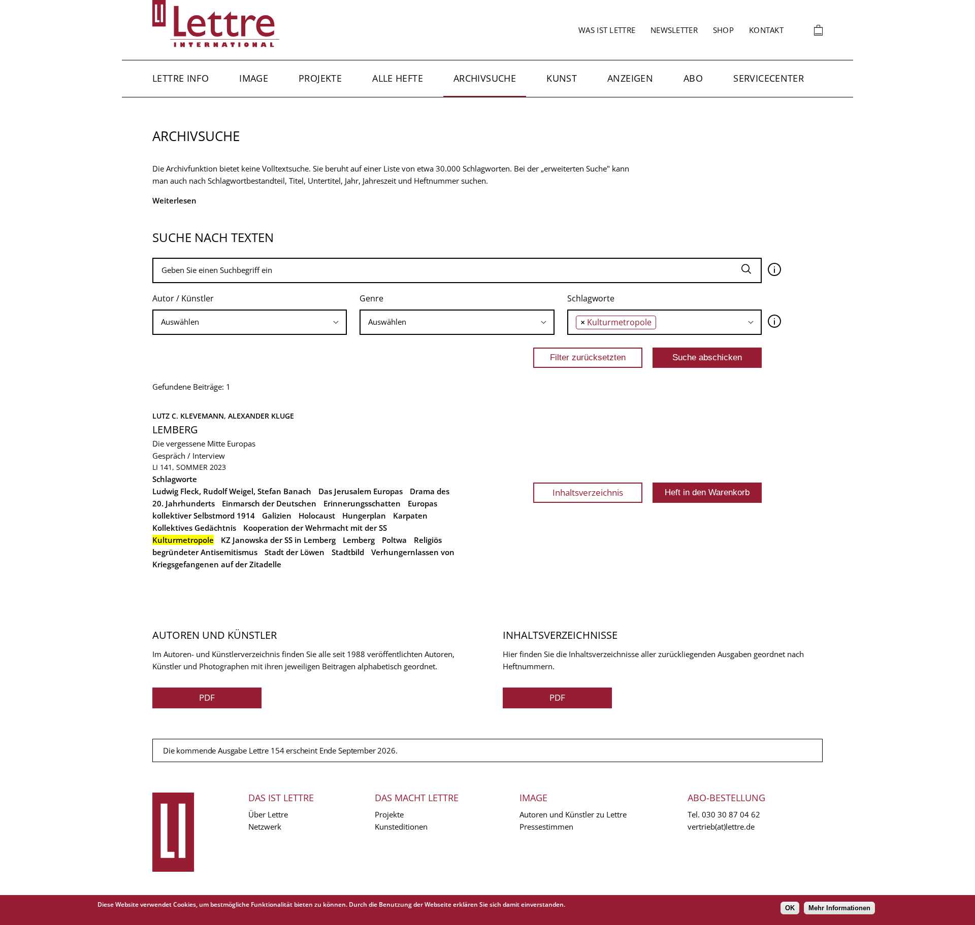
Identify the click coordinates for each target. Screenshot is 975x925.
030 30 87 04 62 (731, 814)
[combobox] (249, 322)
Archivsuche (484, 78)
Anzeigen (630, 78)
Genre (371, 298)
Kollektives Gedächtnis (194, 528)
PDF (207, 697)
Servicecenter (768, 78)
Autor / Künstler (183, 298)
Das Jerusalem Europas (360, 491)
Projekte (320, 78)
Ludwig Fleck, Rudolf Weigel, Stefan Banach (231, 491)
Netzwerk (264, 826)
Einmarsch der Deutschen (269, 503)
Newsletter (674, 30)
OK (790, 908)
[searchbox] (249, 322)
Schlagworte (590, 298)
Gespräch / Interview (188, 456)
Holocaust (317, 515)
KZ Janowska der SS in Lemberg (278, 540)
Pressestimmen (546, 826)
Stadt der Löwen (294, 552)
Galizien (276, 515)
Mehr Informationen (839, 908)
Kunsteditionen (401, 826)
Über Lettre (268, 814)
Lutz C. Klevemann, (190, 416)
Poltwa (394, 540)
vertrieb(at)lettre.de (721, 826)
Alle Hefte (397, 78)
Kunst (561, 78)
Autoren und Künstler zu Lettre (573, 814)
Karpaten (410, 515)
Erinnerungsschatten (362, 503)
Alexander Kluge (261, 416)
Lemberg (175, 429)
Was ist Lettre (606, 30)
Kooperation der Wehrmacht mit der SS (315, 528)
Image (253, 78)
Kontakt (766, 30)
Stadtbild (348, 552)
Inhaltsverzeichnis (587, 492)
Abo (693, 78)
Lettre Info (180, 78)
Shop (723, 30)
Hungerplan (364, 515)
